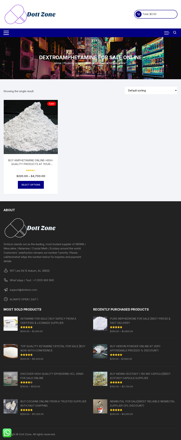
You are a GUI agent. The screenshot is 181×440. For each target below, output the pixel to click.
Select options (30, 184)
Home (57, 63)
